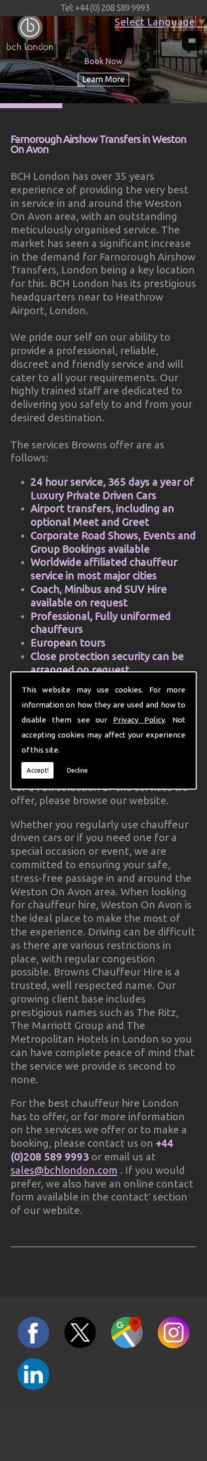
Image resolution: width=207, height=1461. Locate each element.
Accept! (38, 770)
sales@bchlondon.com (64, 1170)
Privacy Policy (139, 719)
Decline (77, 770)
